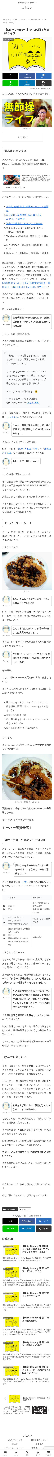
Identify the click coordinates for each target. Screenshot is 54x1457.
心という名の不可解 (28, 448)
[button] (44, 83)
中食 (24, 881)
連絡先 (15, 1444)
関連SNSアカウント (39, 1440)
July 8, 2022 (33, 402)
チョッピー (26, 1209)
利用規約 (39, 1444)
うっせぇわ (12, 416)
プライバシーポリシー (14, 1448)
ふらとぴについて (14, 1440)
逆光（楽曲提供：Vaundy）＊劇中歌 (24, 223)
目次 (19, 137)
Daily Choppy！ (11, 1209)
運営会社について (39, 1448)
